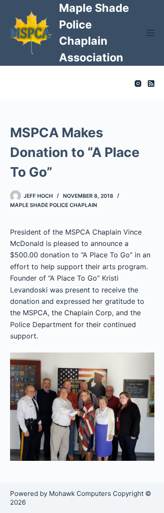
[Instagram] (138, 83)
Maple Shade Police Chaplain (53, 205)
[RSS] (151, 83)
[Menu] (150, 33)
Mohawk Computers (80, 493)
